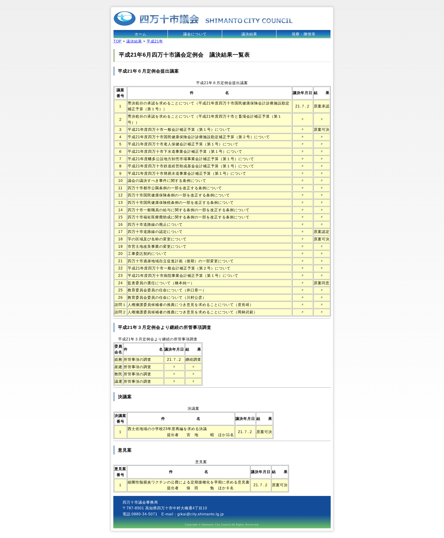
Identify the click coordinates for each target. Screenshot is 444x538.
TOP (117, 41)
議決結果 (249, 34)
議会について (195, 34)
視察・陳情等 (303, 34)
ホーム (140, 34)
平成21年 (155, 41)
